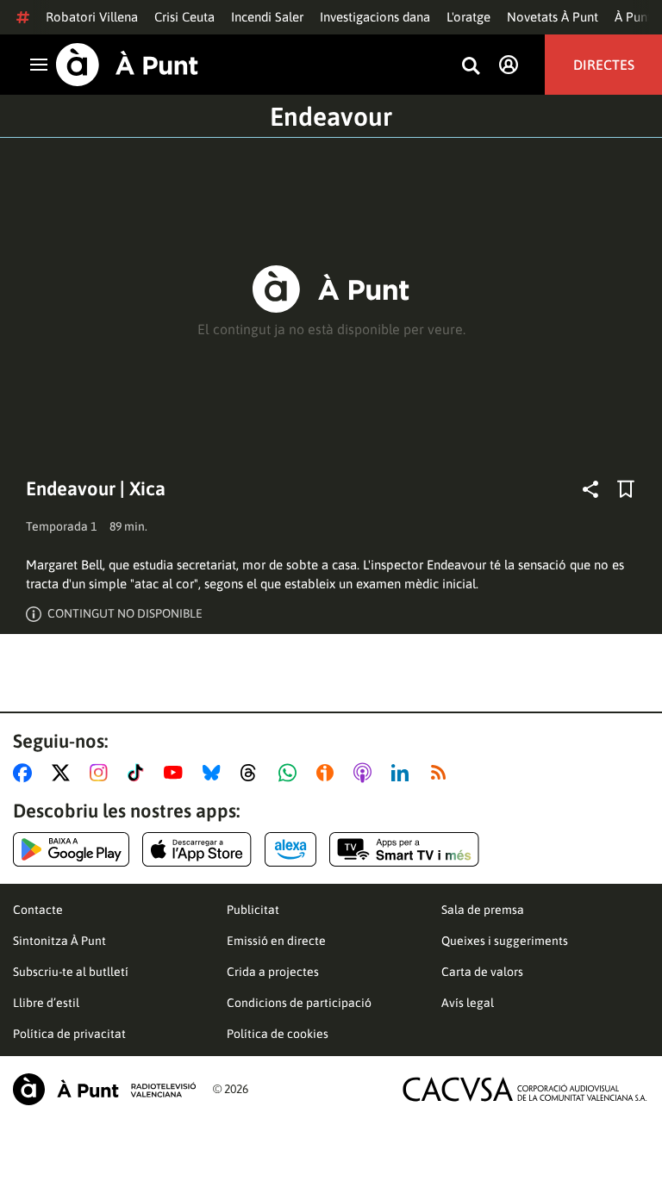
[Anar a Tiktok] (139, 772)
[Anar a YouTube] (177, 772)
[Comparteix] (590, 489)
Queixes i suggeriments (504, 941)
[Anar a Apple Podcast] (365, 772)
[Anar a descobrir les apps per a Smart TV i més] (404, 849)
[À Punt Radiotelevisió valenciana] (104, 1089)
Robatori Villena (92, 16)
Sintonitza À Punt (59, 941)
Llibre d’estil (46, 1003)
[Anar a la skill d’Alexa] (290, 849)
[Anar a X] (64, 772)
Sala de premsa (482, 910)
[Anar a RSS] (442, 772)
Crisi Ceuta (184, 16)
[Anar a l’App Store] (197, 849)
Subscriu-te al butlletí (70, 972)
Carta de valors (482, 972)
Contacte (38, 910)
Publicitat (253, 910)
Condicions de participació (299, 1003)
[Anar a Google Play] (71, 849)
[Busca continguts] (470, 66)
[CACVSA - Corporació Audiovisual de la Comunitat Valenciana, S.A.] (525, 1089)
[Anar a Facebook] (26, 772)
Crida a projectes (273, 972)
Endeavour (331, 116)
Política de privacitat (69, 1034)
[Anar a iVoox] (328, 772)
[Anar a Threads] (252, 772)
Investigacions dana (375, 16)
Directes (603, 64)
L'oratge (468, 16)
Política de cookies (277, 1034)
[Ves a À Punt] (127, 64)
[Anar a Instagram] (102, 772)
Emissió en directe (276, 941)
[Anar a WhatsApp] (290, 772)
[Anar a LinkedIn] (403, 772)
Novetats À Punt (552, 16)
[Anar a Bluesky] (215, 772)
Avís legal (467, 1003)
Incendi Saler (267, 16)
